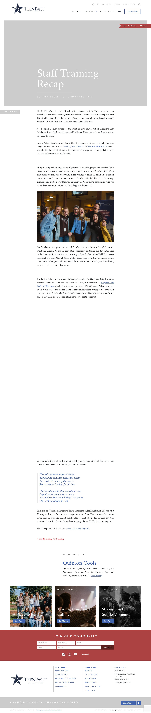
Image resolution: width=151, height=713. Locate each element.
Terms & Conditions (56, 710)
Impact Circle (90, 690)
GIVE (109, 4)
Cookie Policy (47, 710)
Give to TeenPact (91, 674)
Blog (119, 11)
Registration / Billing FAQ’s (65, 678)
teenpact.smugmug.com (78, 529)
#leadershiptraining (44, 539)
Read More (96, 576)
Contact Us (129, 4)
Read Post (18, 621)
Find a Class (132, 11)
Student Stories (90, 682)
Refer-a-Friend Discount (64, 682)
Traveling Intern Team (72, 147)
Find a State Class (62, 670)
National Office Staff (97, 147)
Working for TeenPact (93, 686)
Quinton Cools (48, 97)
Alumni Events (60, 686)
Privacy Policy (40, 710)
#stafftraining (58, 539)
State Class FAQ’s (61, 674)
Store (117, 4)
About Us (88, 670)
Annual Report (90, 678)
